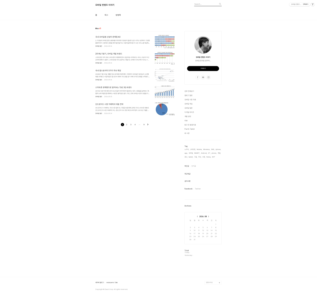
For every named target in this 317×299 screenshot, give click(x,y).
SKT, (213, 157)
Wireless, (206, 149)
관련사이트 (209, 282)
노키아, (187, 149)
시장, (203, 157)
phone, (214, 153)
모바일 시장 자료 (190, 100)
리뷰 (186, 121)
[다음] (147, 124)
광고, (186, 157)
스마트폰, (193, 149)
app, (186, 153)
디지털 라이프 (189, 112)
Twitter (198, 189)
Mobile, (199, 149)
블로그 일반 (188, 95)
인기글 (193, 166)
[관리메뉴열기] (313, 4)
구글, (195, 157)
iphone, (218, 149)
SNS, (213, 149)
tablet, (191, 157)
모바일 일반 (98, 46)
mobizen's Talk (112, 282)
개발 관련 (188, 116)
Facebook (188, 189)
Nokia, (208, 157)
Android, (204, 153)
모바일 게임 (188, 104)
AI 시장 (187, 133)
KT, (209, 153)
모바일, (191, 153)
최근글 (187, 166)
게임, (219, 153)
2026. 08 (203, 216)
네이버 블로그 (99, 282)
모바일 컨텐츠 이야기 (104, 5)
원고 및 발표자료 (190, 125)
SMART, (197, 153)
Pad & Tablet (190, 129)
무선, (199, 157)
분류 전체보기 (189, 91)
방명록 (118, 15)
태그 (106, 15)
